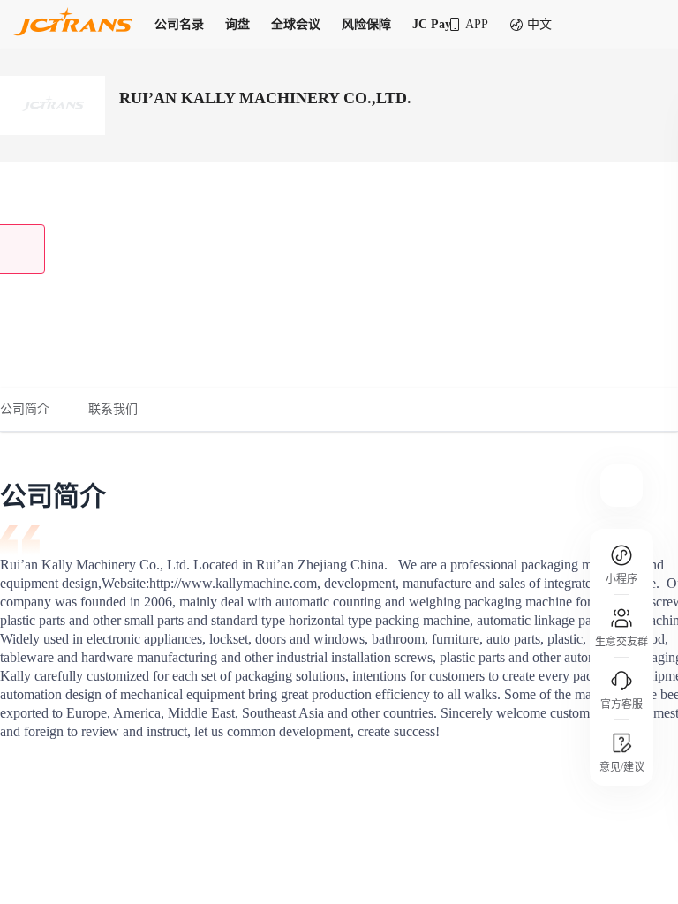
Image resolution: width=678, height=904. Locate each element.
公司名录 (179, 24)
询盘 (237, 24)
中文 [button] (539, 24)
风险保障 (366, 24)
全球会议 (295, 24)
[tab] (34, 410)
